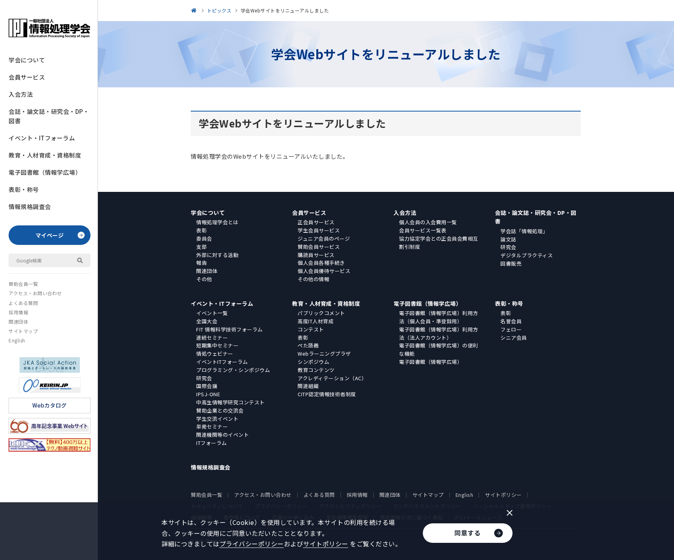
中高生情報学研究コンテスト (230, 402)
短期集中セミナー (217, 345)
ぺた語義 (308, 345)
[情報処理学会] (195, 10)
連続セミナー (212, 337)
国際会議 (206, 386)
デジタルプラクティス (526, 255)
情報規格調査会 (30, 206)
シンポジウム (313, 361)
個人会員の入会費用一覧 (428, 222)
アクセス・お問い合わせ (35, 293)
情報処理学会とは (217, 222)
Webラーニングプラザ (324, 353)
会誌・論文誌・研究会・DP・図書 (49, 116)
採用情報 (18, 312)
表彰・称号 (24, 189)
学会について (27, 60)
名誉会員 (510, 321)
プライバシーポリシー (252, 543)
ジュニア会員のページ (324, 238)
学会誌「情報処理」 (524, 231)
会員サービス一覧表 (423, 230)
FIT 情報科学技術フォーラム (229, 329)
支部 (201, 246)
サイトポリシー (503, 494)
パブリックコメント (321, 313)
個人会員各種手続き (321, 262)
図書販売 (510, 263)
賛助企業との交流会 (220, 410)
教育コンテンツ (316, 370)
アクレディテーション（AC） (332, 378)
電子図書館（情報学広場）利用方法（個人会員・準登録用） (438, 317)
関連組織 (308, 386)
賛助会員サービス (319, 246)
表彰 (201, 230)
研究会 (508, 247)
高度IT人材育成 (315, 321)
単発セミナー (212, 426)
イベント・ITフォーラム (42, 138)
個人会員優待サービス (324, 271)
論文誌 (508, 239)
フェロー (510, 329)
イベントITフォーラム (222, 361)
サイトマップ (23, 331)
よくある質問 (23, 302)
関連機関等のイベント (222, 434)
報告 (201, 262)
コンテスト (311, 329)
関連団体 (18, 321)
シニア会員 (513, 337)
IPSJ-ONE (208, 394)
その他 (204, 279)
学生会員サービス (319, 230)
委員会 (204, 238)
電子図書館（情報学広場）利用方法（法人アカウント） (438, 333)
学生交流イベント (217, 418)
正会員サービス (316, 222)
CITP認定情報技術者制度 (327, 394)
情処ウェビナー (214, 353)
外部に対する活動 (217, 255)
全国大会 (206, 321)
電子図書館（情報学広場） (45, 172)
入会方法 (21, 94)
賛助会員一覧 (23, 283)
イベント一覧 (212, 313)
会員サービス (27, 77)
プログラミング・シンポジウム (233, 370)
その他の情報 (313, 279)
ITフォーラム (211, 443)
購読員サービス (316, 255)
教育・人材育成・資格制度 (45, 155)
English (17, 340)
